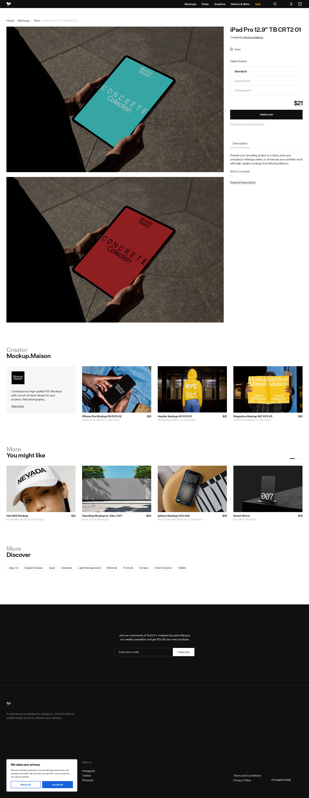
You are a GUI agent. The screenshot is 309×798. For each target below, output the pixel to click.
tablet (182, 567)
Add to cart (266, 114)
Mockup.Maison (253, 37)
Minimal (112, 567)
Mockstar (168, 519)
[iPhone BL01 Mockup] (118, 489)
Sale (258, 4)
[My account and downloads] (291, 4)
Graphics (219, 4)
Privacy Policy (242, 780)
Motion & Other (240, 4)
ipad (52, 567)
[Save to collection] (144, 373)
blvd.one (17, 519)
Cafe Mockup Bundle (172, 515)
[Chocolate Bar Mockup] (269, 489)
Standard (240, 71)
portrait (128, 567)
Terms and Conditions (247, 775)
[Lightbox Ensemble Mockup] (42, 489)
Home (10, 20)
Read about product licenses (247, 124)
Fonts (205, 4)
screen (143, 567)
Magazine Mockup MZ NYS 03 (252, 416)
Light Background (89, 567)
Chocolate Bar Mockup (249, 515)
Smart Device (163, 567)
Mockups (190, 4)
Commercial (242, 81)
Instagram (88, 771)
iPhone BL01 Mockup (97, 515)
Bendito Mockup (97, 519)
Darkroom (245, 519)
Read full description (243, 182)
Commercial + (243, 90)
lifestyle (66, 567)
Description (240, 143)
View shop (17, 406)
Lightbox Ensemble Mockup (26, 515)
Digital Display (34, 567)
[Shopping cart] (300, 4)
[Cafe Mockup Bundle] (194, 489)
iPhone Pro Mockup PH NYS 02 (102, 416)
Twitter (86, 775)
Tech (37, 20)
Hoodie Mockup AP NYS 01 (175, 416)
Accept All (57, 784)
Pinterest (88, 780)
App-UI (13, 567)
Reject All (26, 784)
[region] (41, 775)
